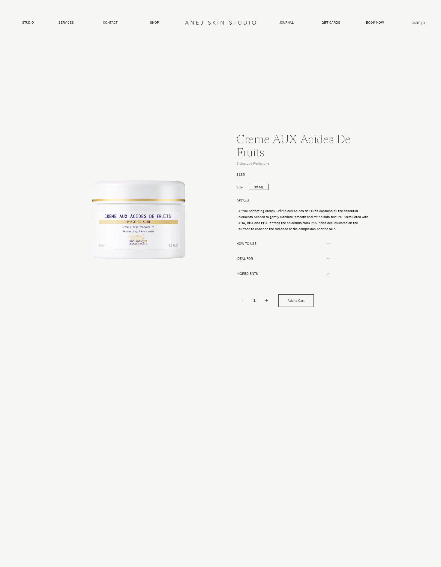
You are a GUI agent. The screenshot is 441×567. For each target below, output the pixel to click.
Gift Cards (331, 22)
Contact (110, 22)
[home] (220, 23)
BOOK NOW (375, 22)
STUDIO (28, 22)
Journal (287, 22)
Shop (154, 22)
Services (66, 22)
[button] (154, 23)
